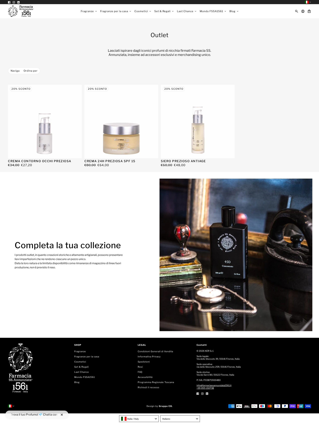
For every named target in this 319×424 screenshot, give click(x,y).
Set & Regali (81, 366)
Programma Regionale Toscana (156, 382)
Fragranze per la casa (86, 356)
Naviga (15, 70)
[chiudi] (61, 414)
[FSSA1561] (21, 11)
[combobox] (139, 418)
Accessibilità (145, 377)
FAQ (140, 372)
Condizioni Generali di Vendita (155, 351)
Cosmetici (80, 361)
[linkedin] (207, 393)
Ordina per (31, 70)
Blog (77, 382)
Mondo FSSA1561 (84, 377)
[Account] (303, 11)
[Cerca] (296, 11)
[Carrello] (309, 11)
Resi (140, 366)
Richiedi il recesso (148, 387)
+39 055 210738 (205, 388)
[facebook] (197, 393)
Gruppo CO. (165, 406)
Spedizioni (144, 361)
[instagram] (202, 393)
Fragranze (80, 351)
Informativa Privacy (149, 356)
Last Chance (81, 372)
